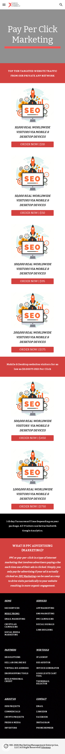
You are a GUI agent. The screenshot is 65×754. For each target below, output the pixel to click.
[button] (4, 4)
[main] (32, 36)
